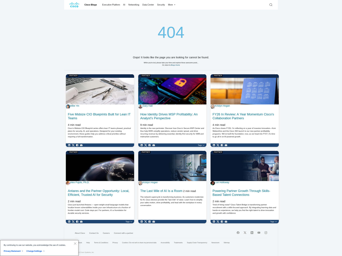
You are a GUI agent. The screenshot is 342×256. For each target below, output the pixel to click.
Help (88, 243)
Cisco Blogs (90, 5)
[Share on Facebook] (78, 145)
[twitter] (245, 232)
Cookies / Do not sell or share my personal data (139, 243)
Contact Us (94, 233)
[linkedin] (252, 232)
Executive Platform (111, 5)
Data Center (148, 5)
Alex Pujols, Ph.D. (79, 182)
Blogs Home (175, 65)
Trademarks (178, 243)
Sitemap (227, 243)
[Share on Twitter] (74, 145)
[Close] (75, 243)
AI (124, 5)
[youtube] (259, 232)
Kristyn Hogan (222, 105)
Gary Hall (148, 105)
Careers (106, 233)
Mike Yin (74, 105)
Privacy (115, 243)
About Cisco (80, 233)
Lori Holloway (222, 182)
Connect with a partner (123, 233)
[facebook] (238, 232)
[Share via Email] (82, 145)
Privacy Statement (12, 251)
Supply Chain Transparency (197, 243)
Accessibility (165, 243)
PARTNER (73, 75)
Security (161, 5)
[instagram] (266, 232)
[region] (39, 248)
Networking (133, 5)
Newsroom (215, 243)
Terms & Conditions (101, 243)
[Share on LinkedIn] (70, 145)
